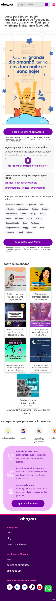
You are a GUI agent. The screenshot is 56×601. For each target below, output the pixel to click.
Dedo (25, 223)
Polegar (33, 214)
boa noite (19, 218)
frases (43, 214)
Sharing (39, 218)
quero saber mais (28, 503)
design (8, 218)
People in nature (12, 228)
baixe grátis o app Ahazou (28, 242)
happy (25, 228)
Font (38, 22)
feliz (42, 228)
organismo (26, 22)
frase (34, 228)
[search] (46, 4)
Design (35, 209)
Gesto (23, 214)
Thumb (20, 232)
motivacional (23, 209)
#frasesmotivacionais (26, 182)
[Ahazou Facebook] (17, 587)
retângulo (10, 209)
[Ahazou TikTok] (32, 587)
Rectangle (35, 223)
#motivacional (38, 187)
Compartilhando (12, 223)
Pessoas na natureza (14, 205)
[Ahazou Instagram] (10, 587)
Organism (10, 232)
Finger (29, 232)
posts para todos (16, 16)
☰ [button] (53, 4)
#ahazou (9, 182)
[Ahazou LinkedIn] (25, 587)
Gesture (45, 209)
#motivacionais (12, 187)
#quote (25, 187)
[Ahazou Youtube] (40, 587)
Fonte (29, 218)
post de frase (11, 214)
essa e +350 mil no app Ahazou (28, 131)
